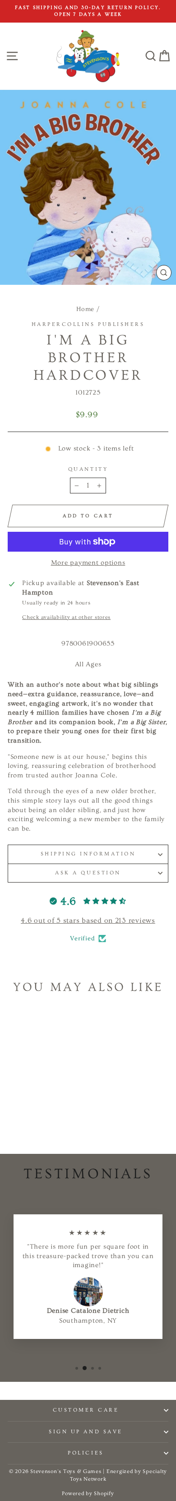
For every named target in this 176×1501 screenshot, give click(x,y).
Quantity (88, 469)
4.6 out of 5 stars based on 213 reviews (88, 920)
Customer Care (86, 1410)
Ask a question (87, 873)
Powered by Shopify (88, 1493)
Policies (85, 1453)
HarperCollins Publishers (88, 324)
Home (85, 309)
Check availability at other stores (66, 617)
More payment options (88, 563)
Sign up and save (86, 1432)
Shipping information (88, 854)
